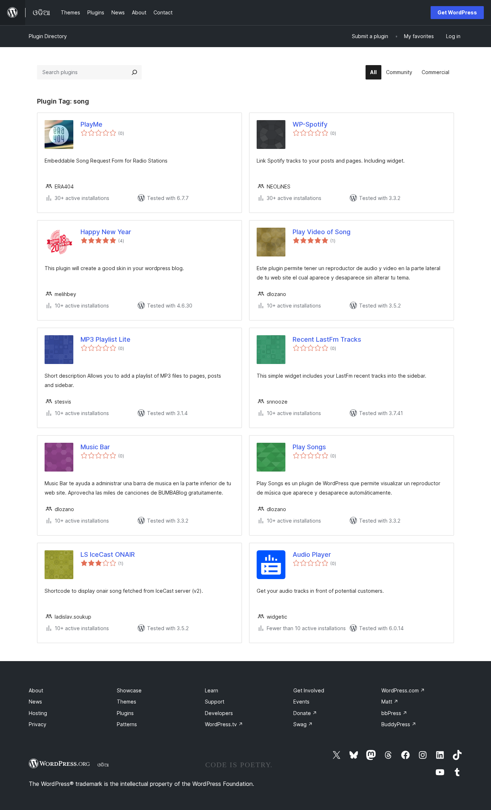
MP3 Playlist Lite (105, 339)
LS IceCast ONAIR (108, 554)
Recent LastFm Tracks (327, 339)
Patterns (127, 724)
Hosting (38, 713)
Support (214, 701)
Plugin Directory (48, 36)
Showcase (129, 690)
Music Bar (95, 447)
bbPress (394, 713)
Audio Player (312, 554)
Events (301, 701)
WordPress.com (403, 690)
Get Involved (308, 690)
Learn (211, 690)
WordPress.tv (224, 724)
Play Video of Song (321, 232)
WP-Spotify (310, 124)
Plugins (125, 713)
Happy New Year (106, 232)
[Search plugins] (134, 72)
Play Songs (309, 447)
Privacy (37, 724)
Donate (305, 713)
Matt (389, 701)
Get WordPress (457, 12)
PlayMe (91, 124)
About (36, 690)
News (35, 701)
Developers (219, 713)
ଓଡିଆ (103, 765)
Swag (303, 724)
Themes (126, 701)
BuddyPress (398, 724)
